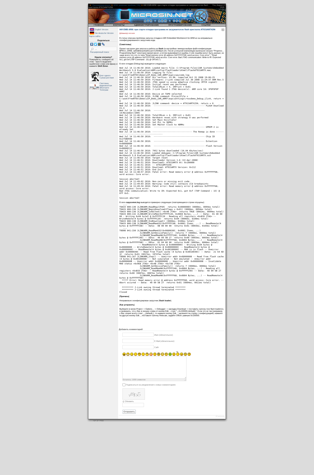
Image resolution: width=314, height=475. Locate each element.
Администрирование (146, 25)
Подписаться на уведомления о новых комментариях (151, 384)
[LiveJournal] (103, 44)
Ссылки (206, 25)
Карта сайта (94, 36)
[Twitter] (96, 44)
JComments (220, 416)
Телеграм (104, 90)
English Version (101, 29)
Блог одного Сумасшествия (107, 76)
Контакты (119, 25)
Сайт (156, 347)
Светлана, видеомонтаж (106, 84)
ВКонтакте (104, 88)
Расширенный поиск (99, 52)
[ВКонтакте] (92, 44)
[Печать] (222, 30)
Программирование (101, 5)
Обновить (129, 401)
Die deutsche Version (104, 33)
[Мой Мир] (99, 44)
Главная (99, 25)
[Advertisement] (109, 449)
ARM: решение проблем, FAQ (127, 5)
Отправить (129, 411)
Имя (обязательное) (163, 335)
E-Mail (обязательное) (164, 341)
